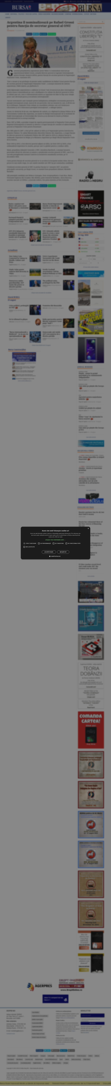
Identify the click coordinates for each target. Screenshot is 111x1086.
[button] (55, 540)
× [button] (88, 528)
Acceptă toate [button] (48, 552)
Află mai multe (58, 537)
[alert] (55, 543)
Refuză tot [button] (63, 552)
